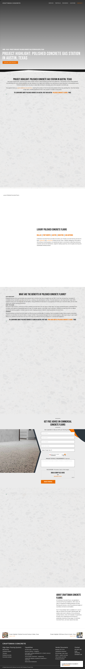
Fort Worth (46, 235)
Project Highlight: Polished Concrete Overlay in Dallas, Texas (24, 634)
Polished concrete (7, 655)
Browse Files (58, 476)
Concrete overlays (7, 657)
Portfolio (58, 3)
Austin (54, 235)
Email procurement (60, 658)
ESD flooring (6, 649)
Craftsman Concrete (12, 3)
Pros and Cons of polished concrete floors (60, 320)
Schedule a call (78, 654)
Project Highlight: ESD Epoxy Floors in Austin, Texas (63, 634)
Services (51, 3)
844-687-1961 (78, 649)
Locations (72, 3)
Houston (60, 235)
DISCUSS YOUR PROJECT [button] (10, 62)
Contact (79, 3)
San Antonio (69, 235)
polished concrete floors (60, 92)
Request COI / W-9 (59, 649)
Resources (65, 3)
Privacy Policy (30, 667)
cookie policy (67, 665)
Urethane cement (7, 651)
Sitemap (25, 667)
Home (4, 49)
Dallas (39, 235)
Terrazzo (5, 653)
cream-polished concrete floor (24, 88)
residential (41, 240)
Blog (7, 49)
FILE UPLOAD (60, 473)
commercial (50, 240)
